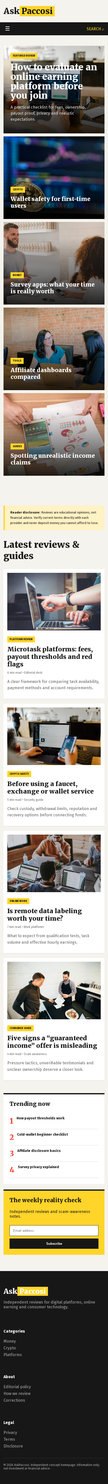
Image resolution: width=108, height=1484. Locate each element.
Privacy (10, 1432)
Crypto (10, 1348)
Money (10, 1341)
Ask (28, 11)
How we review (17, 1393)
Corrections (14, 1400)
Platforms (13, 1354)
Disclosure (13, 1446)
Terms (9, 1439)
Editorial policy (17, 1386)
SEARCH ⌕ (95, 29)
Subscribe (54, 1244)
